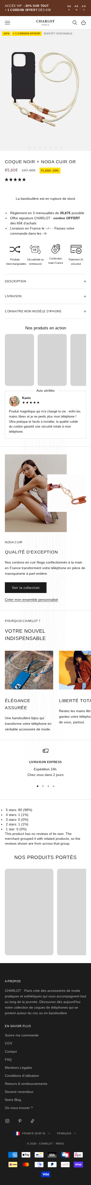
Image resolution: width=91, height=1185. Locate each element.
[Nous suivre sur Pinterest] (19, 1120)
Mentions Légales (18, 1068)
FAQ (8, 1059)
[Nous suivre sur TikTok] (32, 1120)
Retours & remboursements (26, 1084)
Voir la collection (26, 588)
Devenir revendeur (19, 1092)
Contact (11, 1051)
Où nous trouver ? (19, 1108)
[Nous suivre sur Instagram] (7, 1120)
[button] (16, 180)
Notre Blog (13, 1100)
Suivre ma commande (22, 1035)
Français (64, 1133)
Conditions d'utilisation (22, 1076)
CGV (8, 1043)
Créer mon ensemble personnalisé (31, 600)
